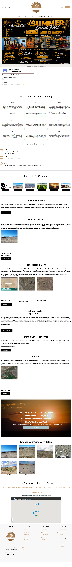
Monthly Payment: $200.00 (6, 389)
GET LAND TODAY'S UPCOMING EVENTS (36, 66)
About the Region (25, 547)
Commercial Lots (45, 531)
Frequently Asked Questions (28, 536)
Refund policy (26, 543)
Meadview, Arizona (62, 536)
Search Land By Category (41, 16)
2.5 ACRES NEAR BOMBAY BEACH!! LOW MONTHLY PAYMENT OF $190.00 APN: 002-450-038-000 (8, 294)
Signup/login (4, 7)
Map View (43, 539)
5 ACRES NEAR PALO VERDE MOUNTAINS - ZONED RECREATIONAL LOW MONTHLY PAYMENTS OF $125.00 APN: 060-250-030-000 (26, 295)
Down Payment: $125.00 (23, 301)
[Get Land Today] (36, 2)
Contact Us (50, 16)
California (63, 541)
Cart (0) (68, 7)
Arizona (62, 544)
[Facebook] (61, 7)
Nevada (62, 543)
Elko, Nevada (61, 534)
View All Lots (20, 16)
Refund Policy (26, 531)
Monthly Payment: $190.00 (6, 299)
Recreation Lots (44, 533)
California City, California (63, 531)
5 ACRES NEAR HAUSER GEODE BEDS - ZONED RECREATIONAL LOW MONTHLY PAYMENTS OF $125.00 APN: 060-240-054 (44, 294)
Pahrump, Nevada (62, 533)
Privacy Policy (26, 534)
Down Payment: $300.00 (5, 255)
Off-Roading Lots (45, 538)
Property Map (24, 549)
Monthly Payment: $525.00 (6, 254)
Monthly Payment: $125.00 (24, 300)
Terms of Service (27, 538)
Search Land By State (29, 16)
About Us (23, 546)
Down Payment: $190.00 (5, 300)
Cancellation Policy (27, 533)
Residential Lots (44, 529)
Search (25, 529)
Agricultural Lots (45, 534)
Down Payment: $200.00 (5, 390)
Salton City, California (62, 529)
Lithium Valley (44, 536)
